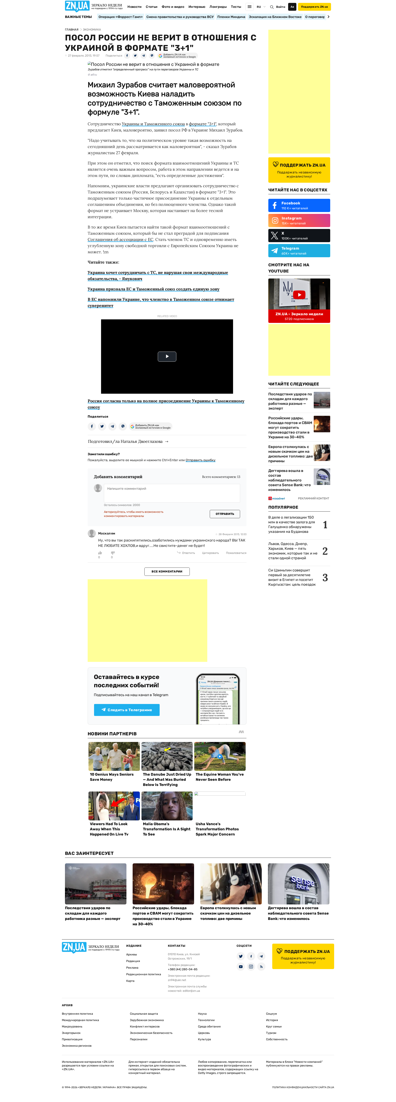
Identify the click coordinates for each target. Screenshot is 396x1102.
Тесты (236, 7)
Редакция (133, 961)
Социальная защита (144, 1013)
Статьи (151, 7)
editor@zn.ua (191, 991)
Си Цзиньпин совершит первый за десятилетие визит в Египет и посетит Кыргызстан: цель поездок (292, 577)
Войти (280, 7)
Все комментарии (167, 571)
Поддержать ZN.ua (314, 6)
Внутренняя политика (77, 1013)
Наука (202, 1013)
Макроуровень (72, 1026)
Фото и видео (173, 7)
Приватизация (72, 1039)
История (272, 1020)
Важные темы (78, 17)
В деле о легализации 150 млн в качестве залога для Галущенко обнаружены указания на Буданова (291, 524)
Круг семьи (274, 1026)
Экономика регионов (77, 1045)
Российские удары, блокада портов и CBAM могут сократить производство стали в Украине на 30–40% (290, 427)
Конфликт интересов (145, 1026)
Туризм (271, 1033)
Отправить (225, 514)
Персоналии (138, 1039)
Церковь (204, 1033)
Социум (271, 1013)
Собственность (277, 1039)
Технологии (206, 1020)
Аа (292, 6)
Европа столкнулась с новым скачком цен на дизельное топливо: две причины (290, 453)
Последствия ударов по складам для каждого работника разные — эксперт (290, 401)
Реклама (132, 967)
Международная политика (80, 1020)
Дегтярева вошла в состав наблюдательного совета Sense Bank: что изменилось (289, 480)
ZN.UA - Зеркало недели (299, 314)
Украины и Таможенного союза (153, 123)
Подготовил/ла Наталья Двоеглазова (125, 441)
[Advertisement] (147, 620)
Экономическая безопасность (151, 1033)
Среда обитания (209, 1026)
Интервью (197, 7)
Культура (204, 1039)
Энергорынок (71, 1033)
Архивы (131, 954)
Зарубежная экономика (147, 1020)
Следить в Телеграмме (130, 710)
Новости (134, 7)
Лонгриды (218, 7)
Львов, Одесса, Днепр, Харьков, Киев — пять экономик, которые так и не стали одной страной (292, 551)
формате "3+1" (202, 123)
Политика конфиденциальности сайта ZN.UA (303, 1087)
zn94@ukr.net (177, 980)
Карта (130, 981)
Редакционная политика (143, 974)
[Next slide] (328, 16)
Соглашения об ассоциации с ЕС (120, 239)
